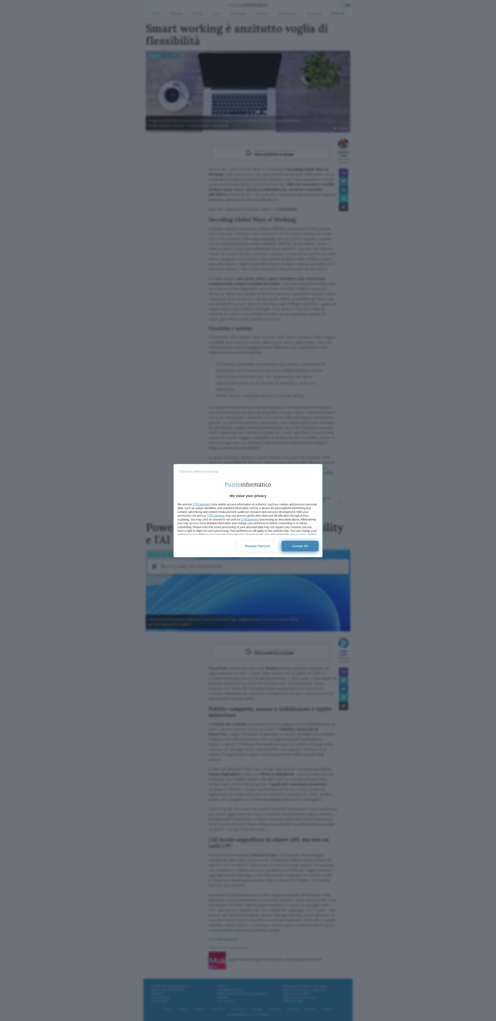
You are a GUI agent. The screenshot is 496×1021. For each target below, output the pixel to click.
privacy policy (299, 534)
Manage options (257, 546)
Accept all (300, 546)
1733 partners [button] (201, 504)
